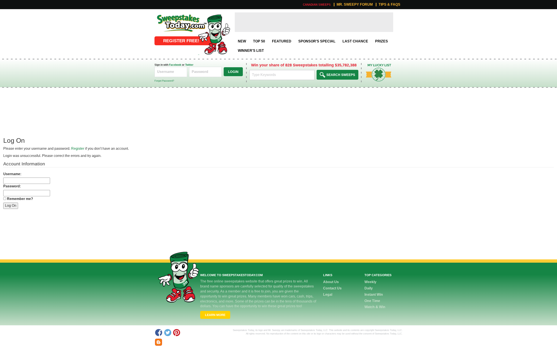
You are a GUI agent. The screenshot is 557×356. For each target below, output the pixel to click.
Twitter (189, 64)
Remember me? (20, 199)
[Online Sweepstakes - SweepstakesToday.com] (214, 34)
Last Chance (355, 41)
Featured (281, 41)
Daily (368, 288)
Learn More (215, 315)
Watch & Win (374, 307)
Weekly (370, 282)
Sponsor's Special (317, 41)
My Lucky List (375, 65)
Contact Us (332, 288)
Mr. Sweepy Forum (355, 4)
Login (233, 72)
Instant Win (373, 294)
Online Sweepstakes (170, 15)
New (242, 41)
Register (77, 148)
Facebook (175, 64)
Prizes (381, 41)
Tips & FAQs (389, 4)
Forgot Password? (164, 80)
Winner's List (251, 50)
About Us (331, 282)
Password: (12, 186)
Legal (327, 294)
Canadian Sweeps (317, 4)
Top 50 (259, 41)
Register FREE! (181, 40)
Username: (12, 174)
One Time (372, 301)
